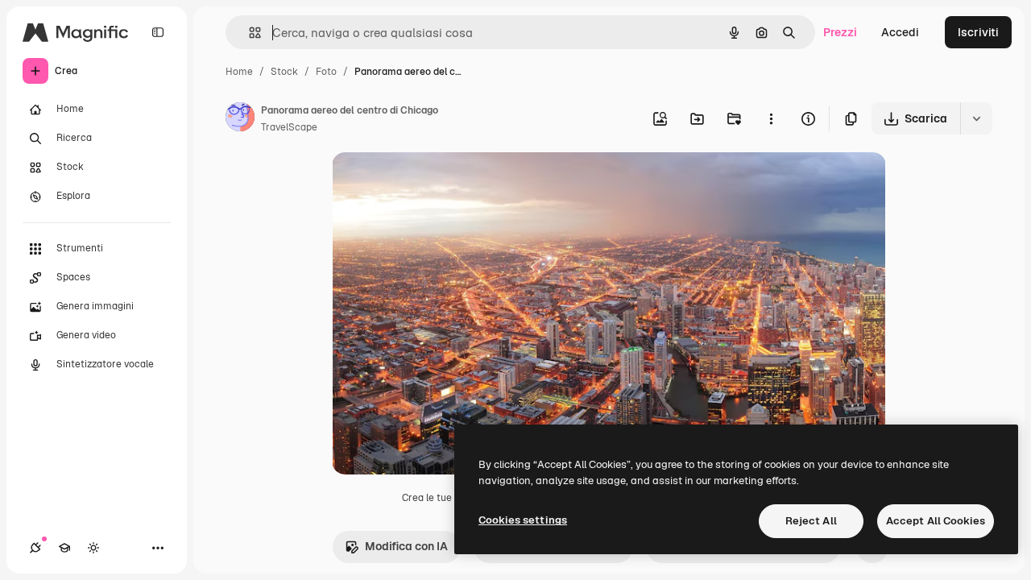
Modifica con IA (406, 546)
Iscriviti (978, 32)
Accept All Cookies (935, 521)
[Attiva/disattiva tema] (93, 548)
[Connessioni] (35, 548)
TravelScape (289, 127)
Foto (326, 71)
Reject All (811, 521)
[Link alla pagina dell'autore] (240, 119)
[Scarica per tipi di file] (976, 118)
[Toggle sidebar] (158, 32)
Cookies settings (522, 520)
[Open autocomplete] (248, 33)
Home (239, 71)
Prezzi (840, 32)
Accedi (900, 32)
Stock (284, 71)
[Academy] (64, 548)
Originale (438, 183)
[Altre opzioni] (771, 118)
